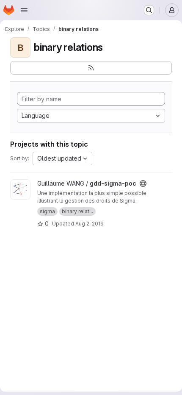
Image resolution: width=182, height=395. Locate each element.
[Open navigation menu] (24, 10)
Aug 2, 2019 (89, 223)
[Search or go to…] (149, 10)
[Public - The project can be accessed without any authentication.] (143, 183)
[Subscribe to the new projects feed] (91, 68)
